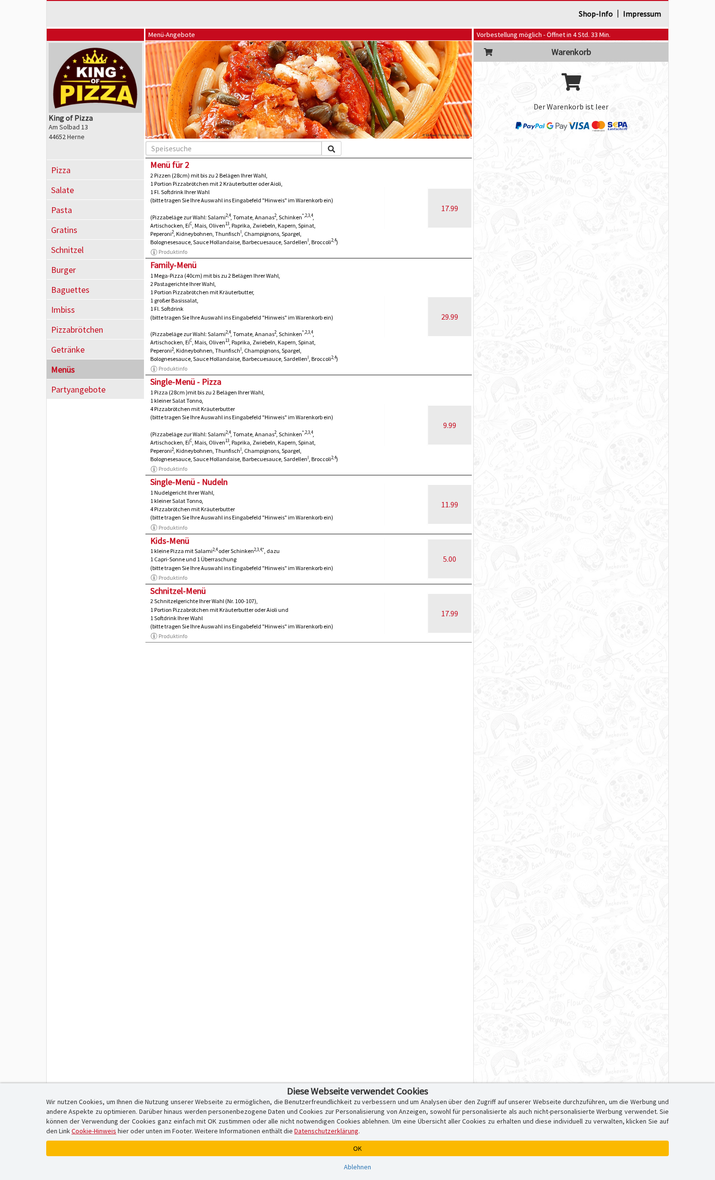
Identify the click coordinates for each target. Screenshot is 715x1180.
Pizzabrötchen (77, 329)
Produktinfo (173, 251)
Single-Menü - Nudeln (189, 481)
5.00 (449, 559)
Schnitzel (67, 249)
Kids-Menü (169, 540)
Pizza (61, 170)
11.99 (449, 504)
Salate (62, 190)
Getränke (68, 349)
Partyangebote (78, 389)
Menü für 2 (169, 164)
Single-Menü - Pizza (185, 381)
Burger (63, 269)
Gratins (64, 229)
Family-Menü (173, 264)
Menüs (63, 369)
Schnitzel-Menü (178, 590)
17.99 (449, 208)
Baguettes (70, 289)
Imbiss (63, 309)
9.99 (449, 425)
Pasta (61, 209)
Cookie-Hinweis (94, 1130)
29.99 (449, 317)
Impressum (642, 13)
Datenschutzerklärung (326, 1130)
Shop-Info (596, 13)
